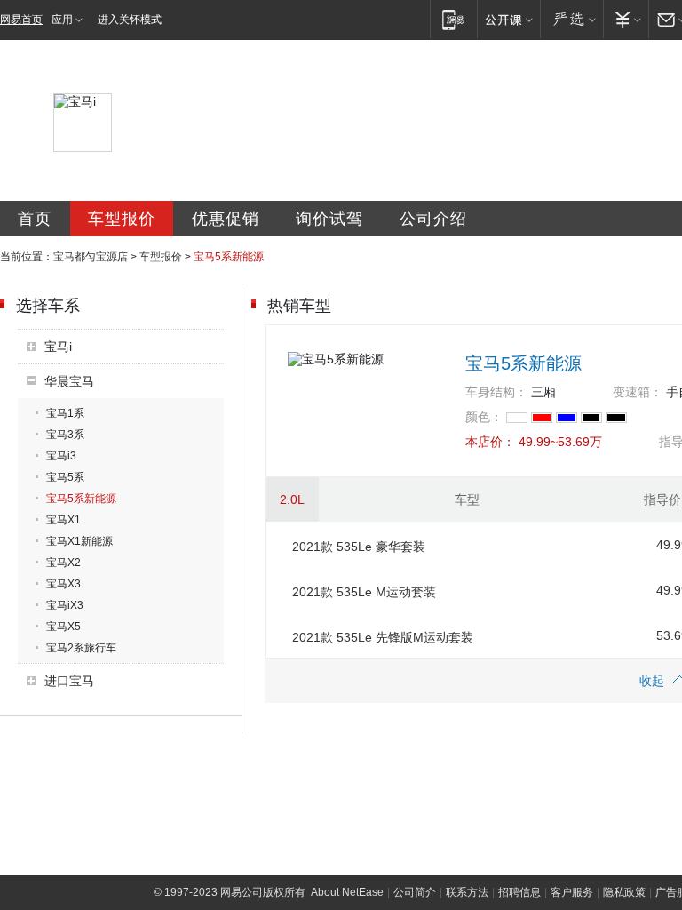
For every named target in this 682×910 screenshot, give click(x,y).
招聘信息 (519, 892)
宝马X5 (63, 626)
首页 (35, 219)
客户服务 (572, 892)
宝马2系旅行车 (81, 648)
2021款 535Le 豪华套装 (358, 546)
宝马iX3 (64, 605)
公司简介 (414, 892)
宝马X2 (63, 562)
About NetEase (347, 892)
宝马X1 (63, 520)
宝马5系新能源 (81, 498)
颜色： (484, 417)
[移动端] (453, 19)
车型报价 (121, 219)
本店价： (490, 442)
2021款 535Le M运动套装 (364, 592)
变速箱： (637, 392)
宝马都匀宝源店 (90, 257)
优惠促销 (225, 219)
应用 (62, 19)
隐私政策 (624, 892)
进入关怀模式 (130, 19)
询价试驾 (329, 219)
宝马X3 (63, 584)
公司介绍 (433, 219)
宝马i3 (61, 456)
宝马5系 (65, 477)
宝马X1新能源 (79, 541)
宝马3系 (65, 434)
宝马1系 (65, 413)
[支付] (625, 19)
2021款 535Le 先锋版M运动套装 (382, 637)
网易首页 (21, 19)
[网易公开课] (508, 19)
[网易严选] (571, 19)
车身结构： (496, 392)
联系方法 (467, 892)
